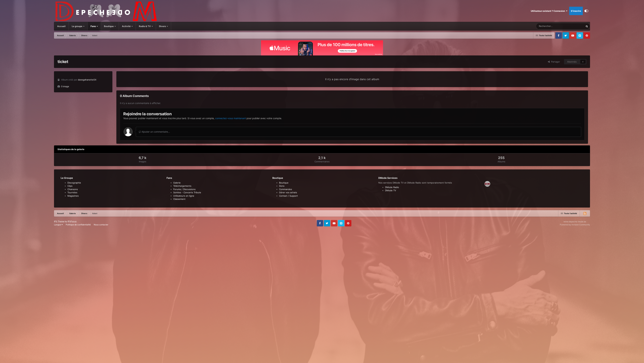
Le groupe (77, 26)
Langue (58, 224)
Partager (555, 61)
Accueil (61, 26)
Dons (281, 186)
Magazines (73, 195)
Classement (179, 199)
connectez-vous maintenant (230, 118)
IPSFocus (72, 221)
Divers (162, 26)
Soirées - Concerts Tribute (187, 192)
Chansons (72, 189)
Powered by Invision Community (575, 224)
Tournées (72, 192)
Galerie (177, 182)
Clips (69, 186)
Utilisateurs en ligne (183, 195)
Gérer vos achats (288, 192)
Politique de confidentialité (78, 224)
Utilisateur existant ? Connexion (548, 11)
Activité (126, 26)
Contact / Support (288, 195)
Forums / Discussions (184, 189)
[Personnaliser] (586, 11)
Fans (93, 26)
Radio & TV (145, 26)
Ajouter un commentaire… (155, 131)
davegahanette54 (87, 79)
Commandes (285, 189)
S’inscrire (576, 11)
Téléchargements (182, 186)
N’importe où (573, 26)
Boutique (109, 26)
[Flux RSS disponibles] (585, 213)
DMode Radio (392, 187)
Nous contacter (101, 224)
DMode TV (390, 190)
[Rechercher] (587, 26)
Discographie (74, 182)
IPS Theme (59, 221)
